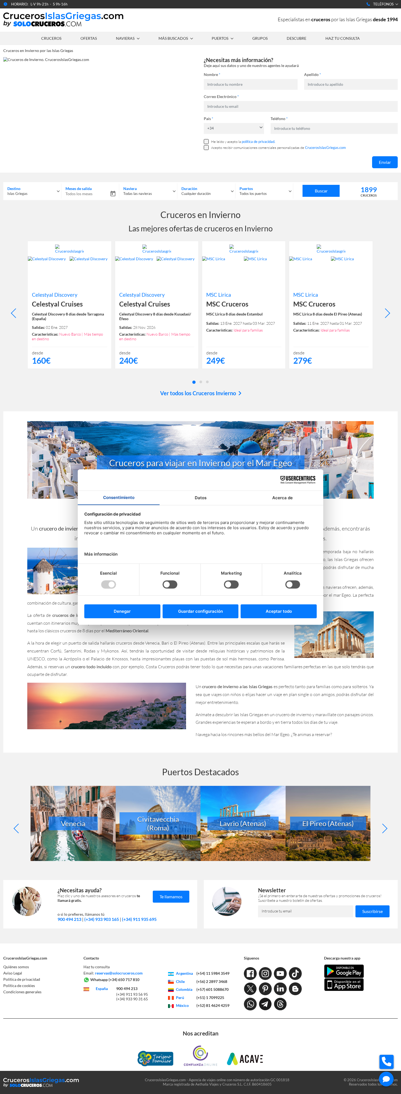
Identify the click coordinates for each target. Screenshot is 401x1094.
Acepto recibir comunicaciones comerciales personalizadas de (278, 147)
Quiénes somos (16, 966)
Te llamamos (171, 896)
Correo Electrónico (221, 96)
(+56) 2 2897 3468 (211, 981)
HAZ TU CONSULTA (342, 38)
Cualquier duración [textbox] (196, 193)
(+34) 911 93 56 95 (132, 994)
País (208, 118)
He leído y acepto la (243, 141)
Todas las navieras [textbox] (137, 193)
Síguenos (251, 958)
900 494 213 (69, 919)
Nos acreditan (201, 1033)
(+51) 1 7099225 (210, 997)
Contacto (91, 958)
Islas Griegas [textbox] (17, 193)
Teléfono (279, 118)
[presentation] (15, 313)
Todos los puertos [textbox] (253, 193)
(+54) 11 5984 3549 (212, 973)
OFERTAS (88, 38)
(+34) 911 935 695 (139, 919)
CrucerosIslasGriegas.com (25, 958)
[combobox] (32, 191)
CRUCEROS (51, 38)
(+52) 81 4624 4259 (212, 1005)
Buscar (321, 190)
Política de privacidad (21, 979)
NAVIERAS (125, 38)
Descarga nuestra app (342, 958)
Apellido (312, 74)
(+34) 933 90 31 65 (132, 999)
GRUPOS (260, 38)
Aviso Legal (12, 973)
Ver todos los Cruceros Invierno (198, 393)
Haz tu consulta (96, 966)
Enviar (385, 162)
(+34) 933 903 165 (101, 919)
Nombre (212, 74)
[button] (193, 382)
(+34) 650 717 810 (124, 979)
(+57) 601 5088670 (212, 989)
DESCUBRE (296, 38)
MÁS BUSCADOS (173, 38)
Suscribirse (372, 911)
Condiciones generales (22, 991)
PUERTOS (220, 38)
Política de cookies (19, 985)
